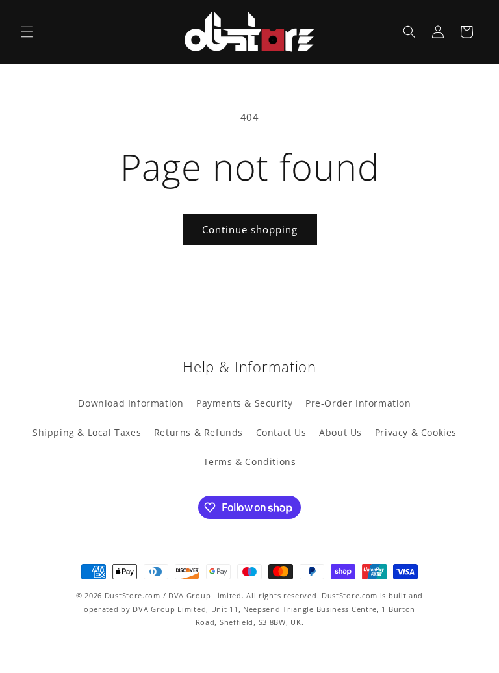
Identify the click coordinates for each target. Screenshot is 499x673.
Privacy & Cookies (416, 432)
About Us (340, 432)
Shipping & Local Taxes (86, 432)
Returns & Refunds (198, 432)
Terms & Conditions (249, 461)
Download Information (130, 403)
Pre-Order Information (358, 403)
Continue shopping (250, 229)
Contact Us (281, 432)
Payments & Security (244, 403)
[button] (27, 32)
